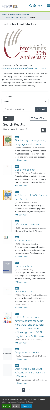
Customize (27, 406)
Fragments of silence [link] (27, 352)
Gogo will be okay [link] (25, 169)
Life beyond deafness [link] (27, 224)
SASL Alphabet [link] (24, 240)
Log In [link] (39, 5)
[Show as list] (5, 118)
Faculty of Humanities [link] (19, 14)
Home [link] (4, 14)
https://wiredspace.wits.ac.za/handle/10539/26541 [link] (25, 68)
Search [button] (42, 109)
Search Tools (39, 118)
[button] (14, 6)
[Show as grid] (11, 118)
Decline (16, 406)
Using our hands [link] (24, 291)
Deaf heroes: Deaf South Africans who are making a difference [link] (30, 372)
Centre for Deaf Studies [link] (15, 17)
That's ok (6, 406)
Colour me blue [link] (24, 266)
